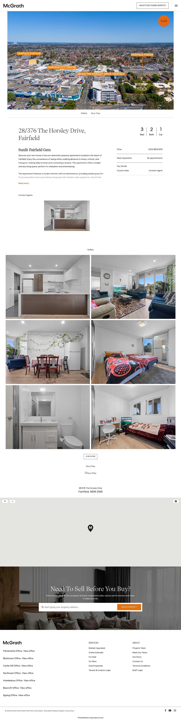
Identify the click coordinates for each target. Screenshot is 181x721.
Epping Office (10, 695)
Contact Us (137, 662)
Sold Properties (96, 666)
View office (29, 651)
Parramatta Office (12, 651)
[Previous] (16, 60)
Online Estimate (96, 653)
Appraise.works (96, 718)
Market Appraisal (97, 648)
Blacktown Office (12, 658)
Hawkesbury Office (12, 681)
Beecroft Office (11, 688)
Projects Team (139, 648)
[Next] (165, 60)
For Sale (92, 657)
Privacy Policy (69, 711)
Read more (23, 184)
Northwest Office (12, 673)
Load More (90, 456)
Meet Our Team (139, 653)
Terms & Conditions (141, 666)
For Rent (93, 662)
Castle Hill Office (11, 666)
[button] (176, 5)
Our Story (136, 657)
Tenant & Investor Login (100, 671)
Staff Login (137, 671)
